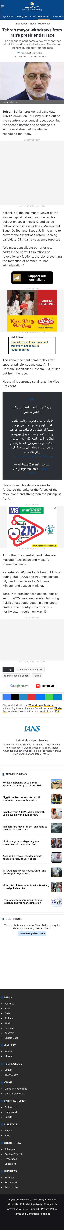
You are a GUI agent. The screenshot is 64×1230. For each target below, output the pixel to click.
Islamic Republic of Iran (16, 675)
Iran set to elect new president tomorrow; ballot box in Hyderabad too (29, 346)
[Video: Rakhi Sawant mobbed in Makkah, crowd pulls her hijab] (56, 887)
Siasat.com (21, 23)
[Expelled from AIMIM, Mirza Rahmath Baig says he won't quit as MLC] (56, 813)
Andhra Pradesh (13, 1153)
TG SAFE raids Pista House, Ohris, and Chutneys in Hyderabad (24, 872)
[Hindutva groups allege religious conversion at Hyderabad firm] (56, 843)
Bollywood (11, 1107)
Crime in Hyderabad (16, 1088)
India (32, 16)
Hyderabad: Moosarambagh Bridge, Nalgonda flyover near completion (23, 901)
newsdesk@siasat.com (32, 933)
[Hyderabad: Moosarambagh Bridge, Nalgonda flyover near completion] (56, 901)
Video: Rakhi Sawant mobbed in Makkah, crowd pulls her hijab (26, 887)
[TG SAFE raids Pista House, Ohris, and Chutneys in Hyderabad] (56, 872)
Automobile (11, 1187)
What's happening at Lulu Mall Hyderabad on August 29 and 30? (22, 784)
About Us (12, 1204)
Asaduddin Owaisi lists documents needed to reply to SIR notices (22, 857)
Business (9, 1177)
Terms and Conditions (26, 1213)
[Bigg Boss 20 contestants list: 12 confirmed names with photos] (56, 799)
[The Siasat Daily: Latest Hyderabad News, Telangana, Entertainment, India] (32, 6)
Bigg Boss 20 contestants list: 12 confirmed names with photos (21, 799)
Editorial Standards (31, 1204)
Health (8, 1130)
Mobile (8, 1069)
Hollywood (11, 1112)
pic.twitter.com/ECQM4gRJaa (32, 456)
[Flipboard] (45, 686)
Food (7, 1135)
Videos (8, 1056)
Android (44, 711)
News (33, 23)
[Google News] (19, 686)
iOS (57, 711)
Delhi (7, 1013)
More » (47, 753)
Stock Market (12, 1182)
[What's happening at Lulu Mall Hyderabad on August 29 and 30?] (56, 784)
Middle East (44, 16)
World (8, 1023)
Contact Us (50, 1204)
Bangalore (10, 1163)
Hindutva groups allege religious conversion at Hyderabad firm (21, 843)
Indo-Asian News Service (31, 53)
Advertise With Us (17, 1208)
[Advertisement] (32, 173)
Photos (9, 1051)
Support (34, 1208)
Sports (8, 1116)
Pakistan (9, 1028)
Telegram (49, 705)
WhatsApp (34, 705)
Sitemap (45, 1213)
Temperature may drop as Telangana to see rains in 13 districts (25, 828)
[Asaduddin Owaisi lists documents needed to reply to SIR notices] (56, 857)
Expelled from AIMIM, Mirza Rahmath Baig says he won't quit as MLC (24, 813)
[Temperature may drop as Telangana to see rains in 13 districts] (56, 828)
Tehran (37, 675)
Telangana (22, 16)
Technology (11, 1074)
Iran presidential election (30, 669)
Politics (9, 1018)
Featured (9, 1003)
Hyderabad (8, 16)
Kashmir (9, 1032)
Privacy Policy (49, 1208)
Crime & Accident (14, 1093)
